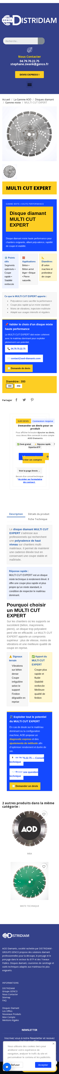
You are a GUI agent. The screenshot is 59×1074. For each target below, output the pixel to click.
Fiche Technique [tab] (37, 519)
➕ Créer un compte (36, 458)
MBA (29, 853)
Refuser (15, 1065)
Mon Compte (8, 1017)
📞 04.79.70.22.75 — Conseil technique (27, 760)
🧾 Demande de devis (18, 368)
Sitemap (6, 997)
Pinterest (32, 400)
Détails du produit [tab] (38, 514)
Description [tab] (16, 514)
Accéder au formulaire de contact (30, 480)
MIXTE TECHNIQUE (29, 905)
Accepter (43, 1065)
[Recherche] (41, 41)
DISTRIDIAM (8, 988)
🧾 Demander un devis (25, 786)
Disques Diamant (10, 1008)
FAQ (4, 1000)
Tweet (24, 400)
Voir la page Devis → (29, 470)
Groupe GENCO (10, 991)
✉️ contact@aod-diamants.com (24, 358)
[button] (29, 74)
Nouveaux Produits (11, 1014)
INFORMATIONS (10, 982)
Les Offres (7, 1011)
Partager (16, 400)
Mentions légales (10, 1020)
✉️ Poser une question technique (24, 774)
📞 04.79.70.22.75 (16, 348)
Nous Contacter (29, 57)
